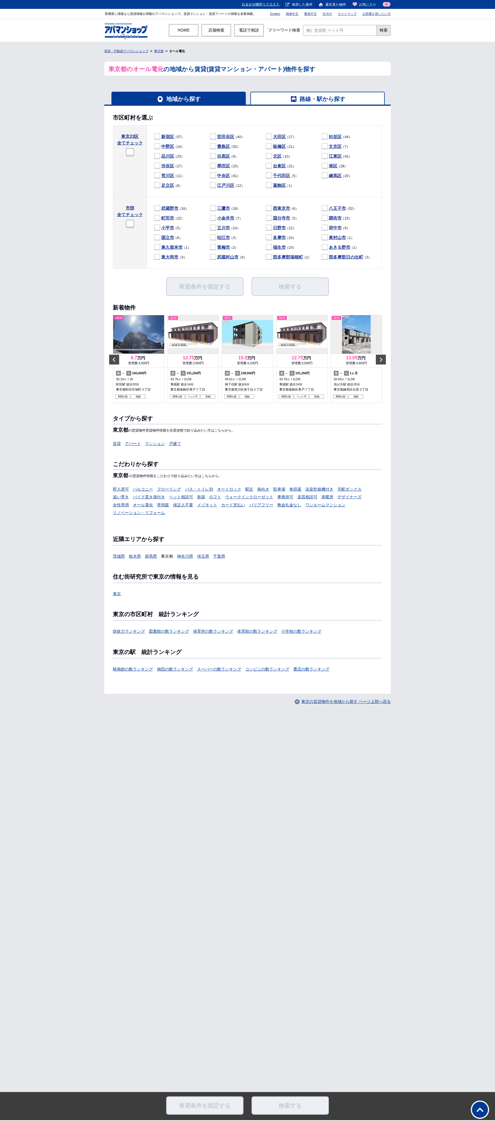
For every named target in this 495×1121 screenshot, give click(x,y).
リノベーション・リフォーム (139, 512)
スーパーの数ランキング (219, 669)
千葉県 (219, 556)
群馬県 (151, 556)
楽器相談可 (307, 497)
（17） (284, 136)
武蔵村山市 (228, 256)
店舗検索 (216, 30)
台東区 (279, 165)
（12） (231, 185)
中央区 (223, 175)
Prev (114, 359)
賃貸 (117, 443)
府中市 (335, 227)
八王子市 (337, 208)
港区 (333, 165)
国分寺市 (281, 217)
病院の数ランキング (175, 669)
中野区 (167, 146)
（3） (227, 237)
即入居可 (121, 489)
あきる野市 (339, 247)
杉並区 (335, 136)
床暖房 (327, 497)
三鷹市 (223, 208)
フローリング (169, 489)
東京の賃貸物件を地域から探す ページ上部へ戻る (346, 701)
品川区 (167, 156)
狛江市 (223, 237)
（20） (340, 175)
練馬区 (335, 175)
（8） (171, 185)
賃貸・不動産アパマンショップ (126, 51)
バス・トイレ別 (199, 489)
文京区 (335, 146)
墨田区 (223, 165)
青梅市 (223, 247)
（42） (340, 156)
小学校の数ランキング (301, 631)
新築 (201, 497)
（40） (231, 136)
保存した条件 (302, 5)
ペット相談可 (181, 497)
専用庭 (163, 505)
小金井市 (225, 217)
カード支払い (233, 505)
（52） (228, 146)
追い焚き (121, 497)
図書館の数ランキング (169, 631)
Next (381, 359)
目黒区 (223, 156)
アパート (133, 443)
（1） (283, 185)
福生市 (279, 247)
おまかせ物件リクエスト (261, 4)
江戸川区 (225, 185)
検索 (384, 30)
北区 (277, 156)
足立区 (167, 185)
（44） (340, 136)
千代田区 (281, 175)
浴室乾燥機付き (319, 489)
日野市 (279, 227)
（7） (339, 146)
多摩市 (279, 237)
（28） (338, 165)
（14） (172, 146)
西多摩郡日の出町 (346, 256)
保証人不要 (183, 505)
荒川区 (167, 175)
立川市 (223, 227)
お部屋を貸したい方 (376, 13)
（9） (227, 156)
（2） (227, 247)
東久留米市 (172, 247)
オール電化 (143, 505)
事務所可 (285, 497)
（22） (172, 217)
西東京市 (281, 208)
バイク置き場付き (149, 497)
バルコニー (143, 489)
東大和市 (169, 256)
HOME (184, 30)
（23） (172, 156)
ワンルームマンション (325, 505)
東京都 (159, 51)
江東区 (335, 156)
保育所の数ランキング (213, 631)
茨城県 (119, 556)
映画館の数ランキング (133, 669)
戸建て (175, 443)
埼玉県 (203, 556)
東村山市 (337, 237)
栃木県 (135, 556)
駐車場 (279, 489)
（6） (285, 208)
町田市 (167, 217)
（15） (228, 165)
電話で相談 (249, 30)
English (275, 13)
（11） (172, 175)
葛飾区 (279, 185)
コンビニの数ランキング (267, 669)
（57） (172, 136)
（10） (282, 156)
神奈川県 (185, 556)
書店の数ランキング (311, 669)
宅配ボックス (349, 489)
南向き (263, 489)
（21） (284, 146)
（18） (228, 208)
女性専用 (121, 505)
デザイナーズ (349, 497)
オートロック (229, 489)
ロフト (215, 497)
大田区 (279, 136)
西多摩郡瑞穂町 (288, 256)
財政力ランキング (129, 631)
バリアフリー (261, 505)
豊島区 (223, 146)
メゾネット (207, 505)
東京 (117, 593)
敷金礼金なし (289, 505)
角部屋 (295, 489)
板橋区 (279, 146)
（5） (285, 175)
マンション (155, 443)
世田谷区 (225, 136)
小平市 (167, 227)
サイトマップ (347, 13)
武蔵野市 (169, 208)
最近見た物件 (335, 5)
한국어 (327, 13)
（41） (228, 175)
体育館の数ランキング (257, 631)
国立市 (167, 237)
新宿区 (167, 136)
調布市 (335, 217)
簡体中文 (292, 13)
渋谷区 (167, 165)
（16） (175, 208)
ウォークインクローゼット (249, 497)
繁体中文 (310, 13)
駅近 (249, 489)
